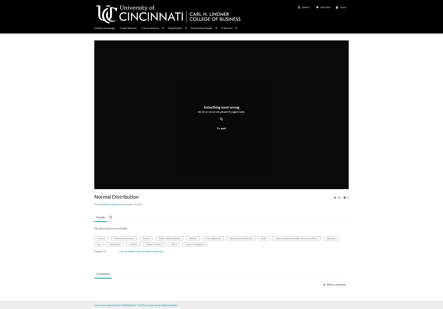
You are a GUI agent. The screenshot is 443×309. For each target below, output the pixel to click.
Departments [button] (175, 28)
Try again (221, 128)
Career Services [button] (128, 28)
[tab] (100, 217)
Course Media (126, 251)
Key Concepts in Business (150, 251)
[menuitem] (107, 28)
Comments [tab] (103, 273)
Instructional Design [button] (202, 28)
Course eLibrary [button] (150, 28)
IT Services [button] (227, 28)
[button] (303, 7)
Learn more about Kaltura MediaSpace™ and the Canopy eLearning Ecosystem (135, 305)
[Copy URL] (221, 119)
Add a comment (336, 284)
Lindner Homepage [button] (104, 28)
